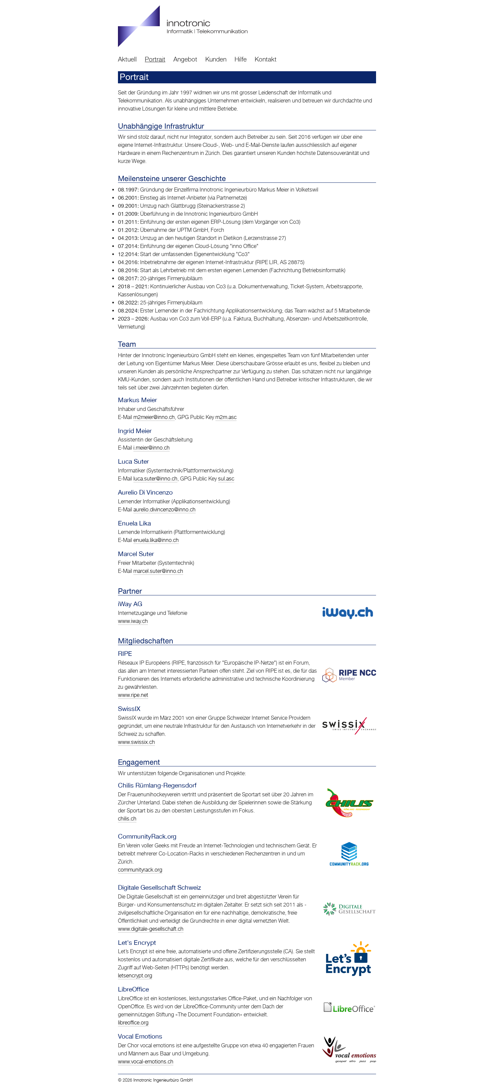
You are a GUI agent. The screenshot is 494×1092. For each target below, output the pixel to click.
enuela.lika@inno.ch (156, 540)
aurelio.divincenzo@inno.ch (164, 509)
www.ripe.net (133, 695)
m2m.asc (226, 417)
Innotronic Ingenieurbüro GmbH (163, 1080)
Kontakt (266, 59)
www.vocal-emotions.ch (145, 1061)
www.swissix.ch (136, 742)
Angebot (185, 59)
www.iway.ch (133, 621)
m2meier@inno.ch (154, 417)
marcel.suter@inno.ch (158, 571)
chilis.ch (127, 818)
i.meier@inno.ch (151, 448)
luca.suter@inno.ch (155, 478)
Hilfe (241, 59)
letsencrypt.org (135, 975)
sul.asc (226, 478)
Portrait (155, 59)
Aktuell (127, 59)
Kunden (216, 59)
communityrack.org (140, 870)
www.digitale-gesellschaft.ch (150, 929)
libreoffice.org (133, 1022)
